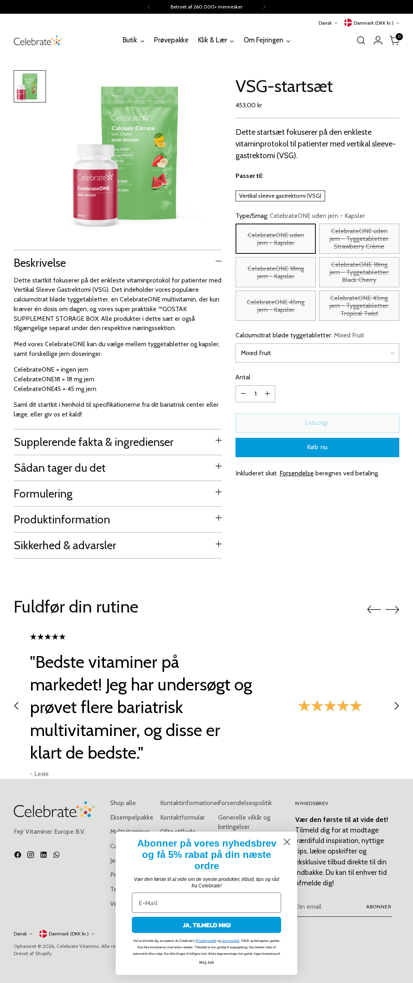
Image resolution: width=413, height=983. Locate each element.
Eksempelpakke (131, 817)
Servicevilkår (230, 941)
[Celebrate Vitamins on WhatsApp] (57, 856)
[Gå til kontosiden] (378, 40)
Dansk (325, 23)
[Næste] (264, 7)
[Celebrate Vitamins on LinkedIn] (44, 856)
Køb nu (317, 447)
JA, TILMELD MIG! (207, 925)
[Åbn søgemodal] (361, 40)
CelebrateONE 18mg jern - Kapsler (276, 272)
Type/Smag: (300, 216)
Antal (243, 377)
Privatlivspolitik (206, 941)
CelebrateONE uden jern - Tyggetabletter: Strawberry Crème (359, 238)
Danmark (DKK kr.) (374, 23)
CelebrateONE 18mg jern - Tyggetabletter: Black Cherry (359, 272)
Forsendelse (297, 473)
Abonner (379, 907)
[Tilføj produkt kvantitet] (267, 394)
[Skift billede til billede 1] (30, 86)
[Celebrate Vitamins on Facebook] (18, 856)
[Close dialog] (287, 842)
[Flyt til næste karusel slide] (392, 609)
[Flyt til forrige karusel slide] (374, 610)
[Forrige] (149, 7)
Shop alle (123, 803)
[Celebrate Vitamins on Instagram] (31, 856)
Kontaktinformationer (189, 803)
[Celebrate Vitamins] (38, 40)
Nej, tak (206, 962)
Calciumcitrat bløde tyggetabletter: (300, 335)
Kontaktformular (182, 817)
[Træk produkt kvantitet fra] (243, 394)
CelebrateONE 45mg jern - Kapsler (276, 306)
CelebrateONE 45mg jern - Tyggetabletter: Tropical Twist (359, 305)
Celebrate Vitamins (77, 946)
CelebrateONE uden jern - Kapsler (276, 239)
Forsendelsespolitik (245, 803)
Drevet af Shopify (33, 953)
